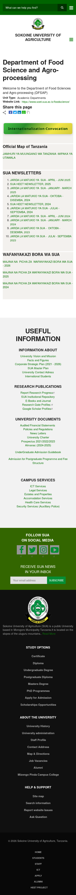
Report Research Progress (36, 392)
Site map (38, 796)
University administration (38, 733)
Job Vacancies (38, 761)
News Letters (38, 433)
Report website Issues (38, 810)
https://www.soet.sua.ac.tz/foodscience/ (46, 102)
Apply (38, 876)
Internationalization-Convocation (38, 128)
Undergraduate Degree (38, 670)
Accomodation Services (38, 498)
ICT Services (38, 486)
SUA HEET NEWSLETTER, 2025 (30, 184)
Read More (49, 633)
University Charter (38, 437)
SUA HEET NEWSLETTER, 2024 (30, 204)
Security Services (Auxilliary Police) (38, 506)
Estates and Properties (38, 494)
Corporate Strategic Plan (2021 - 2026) (38, 364)
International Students (38, 376)
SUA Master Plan (38, 368)
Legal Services (38, 490)
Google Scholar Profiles (37, 409)
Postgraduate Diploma (38, 677)
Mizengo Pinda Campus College (38, 774)
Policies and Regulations (38, 429)
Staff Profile (38, 740)
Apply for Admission (38, 698)
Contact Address (38, 747)
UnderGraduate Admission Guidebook (38, 452)
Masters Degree (38, 684)
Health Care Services (38, 502)
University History (38, 726)
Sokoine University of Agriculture (38, 37)
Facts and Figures (38, 360)
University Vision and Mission (38, 356)
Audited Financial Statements (38, 425)
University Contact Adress (38, 372)
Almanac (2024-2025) (38, 445)
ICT (38, 870)
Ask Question (38, 817)
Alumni (38, 767)
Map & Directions (38, 754)
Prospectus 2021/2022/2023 (38, 441)
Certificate (38, 656)
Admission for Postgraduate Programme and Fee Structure (38, 461)
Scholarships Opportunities (38, 705)
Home (38, 852)
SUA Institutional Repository (38, 397)
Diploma (38, 663)
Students (38, 858)
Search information (38, 803)
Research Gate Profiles (36, 404)
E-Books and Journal (38, 401)
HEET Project (39, 887)
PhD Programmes (38, 691)
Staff (38, 864)
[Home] (38, 23)
